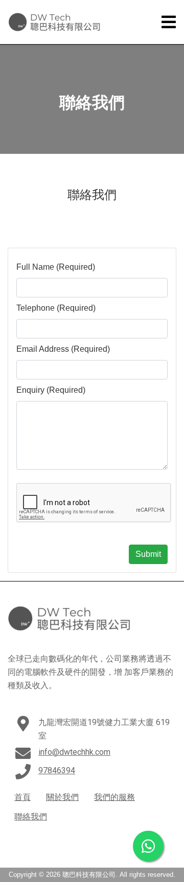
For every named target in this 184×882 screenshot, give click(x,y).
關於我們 (62, 797)
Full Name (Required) (55, 267)
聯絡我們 (30, 816)
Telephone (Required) (56, 308)
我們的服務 (114, 797)
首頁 (22, 797)
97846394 (56, 770)
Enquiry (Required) (50, 390)
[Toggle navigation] (169, 22)
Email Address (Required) (63, 349)
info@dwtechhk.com (74, 752)
